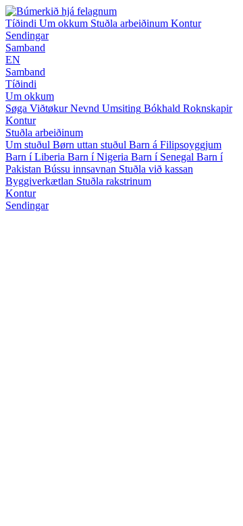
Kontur (186, 23)
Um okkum (64, 23)
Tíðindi (22, 23)
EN (12, 59)
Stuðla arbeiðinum (130, 23)
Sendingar (27, 35)
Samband (25, 47)
